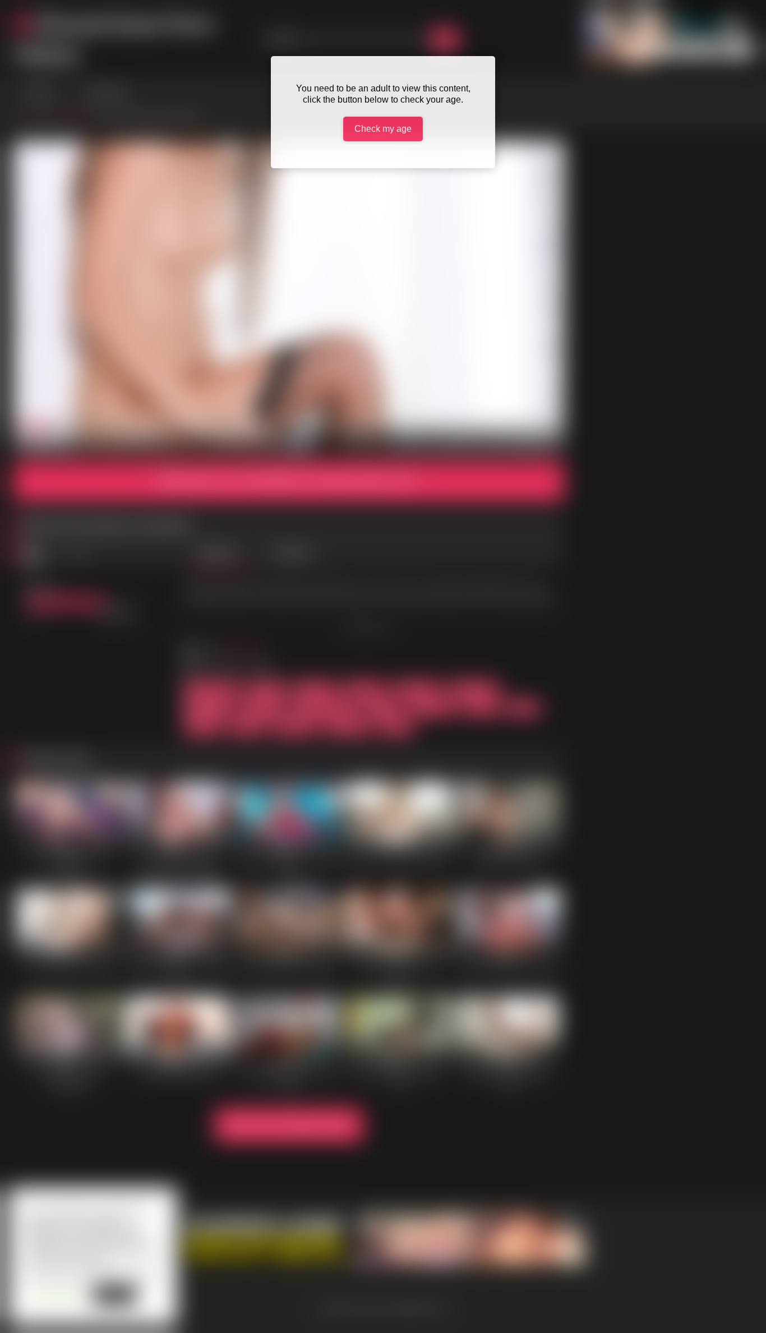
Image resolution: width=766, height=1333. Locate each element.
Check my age (383, 128)
